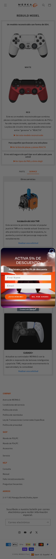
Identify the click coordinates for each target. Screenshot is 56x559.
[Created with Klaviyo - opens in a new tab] (28, 309)
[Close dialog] (52, 251)
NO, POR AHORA (40, 297)
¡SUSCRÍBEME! (16, 297)
